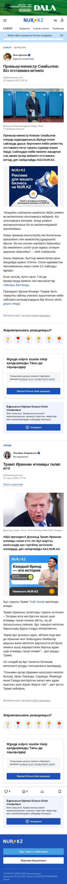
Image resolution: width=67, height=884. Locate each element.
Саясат (8, 28)
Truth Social (37, 601)
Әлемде (7, 445)
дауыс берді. (12, 303)
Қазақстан (24, 28)
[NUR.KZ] (33, 20)
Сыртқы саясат (41, 28)
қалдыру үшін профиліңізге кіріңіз (37, 379)
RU (55, 20)
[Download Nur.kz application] (33, 8)
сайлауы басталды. (16, 285)
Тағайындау (58, 28)
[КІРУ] (62, 20)
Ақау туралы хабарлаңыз (33, 851)
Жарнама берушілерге (33, 860)
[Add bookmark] (60, 791)
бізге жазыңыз (41, 315)
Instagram (36, 427)
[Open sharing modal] (42, 791)
